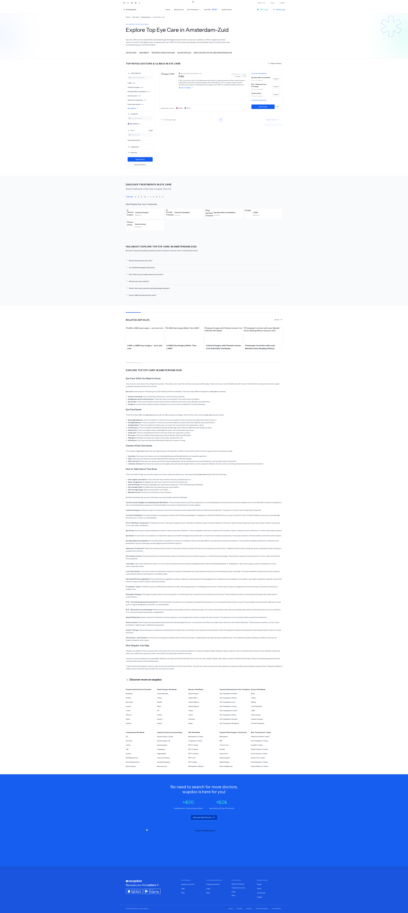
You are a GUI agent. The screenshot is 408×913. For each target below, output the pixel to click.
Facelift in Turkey (257, 745)
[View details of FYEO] (168, 78)
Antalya (128, 698)
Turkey (159, 698)
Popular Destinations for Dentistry (138, 689)
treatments (136, 73)
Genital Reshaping (163, 762)
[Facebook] (124, 3)
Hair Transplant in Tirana (228, 706)
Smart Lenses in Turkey (259, 753)
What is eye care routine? (139, 281)
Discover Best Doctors (202, 817)
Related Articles (184, 52)
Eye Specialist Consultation (139, 91)
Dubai (128, 719)
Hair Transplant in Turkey (259, 741)
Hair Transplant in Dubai (228, 715)
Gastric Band (192, 698)
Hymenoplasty (162, 745)
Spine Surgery (131, 766)
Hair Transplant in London (228, 711)
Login (183, 889)
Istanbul (128, 723)
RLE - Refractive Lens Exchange (258, 85)
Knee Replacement (133, 762)
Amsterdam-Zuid (134, 140)
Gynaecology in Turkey (165, 736)
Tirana (128, 711)
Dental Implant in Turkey (259, 762)
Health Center (227, 10)
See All (276, 320)
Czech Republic (162, 694)
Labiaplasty (161, 749)
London (128, 706)
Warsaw (128, 715)
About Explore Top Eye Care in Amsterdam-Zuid (213, 52)
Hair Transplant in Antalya (228, 694)
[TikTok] (139, 3)
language (135, 147)
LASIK (131, 83)
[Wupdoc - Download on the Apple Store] (134, 891)
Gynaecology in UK (163, 741)
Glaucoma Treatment (137, 100)
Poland (159, 715)
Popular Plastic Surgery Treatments (233, 732)
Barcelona (129, 702)
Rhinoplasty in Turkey (195, 736)
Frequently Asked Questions (163, 52)
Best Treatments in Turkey (261, 732)
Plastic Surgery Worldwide (167, 689)
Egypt (190, 723)
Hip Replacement (132, 758)
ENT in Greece (193, 753)
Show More (132, 108)
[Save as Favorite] (278, 107)
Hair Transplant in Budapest (229, 723)
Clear (151, 130)
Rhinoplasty (224, 736)
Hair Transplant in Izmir (227, 702)
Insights (259, 897)
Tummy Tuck (224, 745)
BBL (221, 741)
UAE (127, 749)
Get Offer (210, 10)
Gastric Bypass (193, 706)
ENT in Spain (192, 762)
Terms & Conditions (262, 908)
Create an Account (187, 884)
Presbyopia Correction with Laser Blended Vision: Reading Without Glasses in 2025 (260, 347)
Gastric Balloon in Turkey (259, 766)
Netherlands (135, 124)
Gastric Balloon (193, 702)
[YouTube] (132, 3)
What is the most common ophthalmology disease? (149, 288)
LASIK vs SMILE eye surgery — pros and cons (144, 347)
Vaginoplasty (161, 753)
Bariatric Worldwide (195, 689)
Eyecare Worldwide (258, 689)
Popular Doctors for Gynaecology (169, 732)
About (231, 908)
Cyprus (159, 723)
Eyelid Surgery (225, 762)
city (142, 130)
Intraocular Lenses (136, 104)
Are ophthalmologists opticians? (142, 267)
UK (158, 711)
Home (168, 10)
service (134, 152)
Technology (261, 893)
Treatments (144, 52)
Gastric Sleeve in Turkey (259, 749)
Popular (129, 196)
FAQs (183, 893)
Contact (239, 908)
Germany (129, 741)
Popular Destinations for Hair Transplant (235, 689)
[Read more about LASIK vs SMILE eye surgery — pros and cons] (145, 335)
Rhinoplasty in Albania (195, 766)
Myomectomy (162, 766)
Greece (159, 719)
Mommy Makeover (226, 766)
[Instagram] (128, 3)
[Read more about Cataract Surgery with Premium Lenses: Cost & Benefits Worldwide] (224, 335)
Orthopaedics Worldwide (135, 732)
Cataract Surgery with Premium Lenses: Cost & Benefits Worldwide (223, 347)
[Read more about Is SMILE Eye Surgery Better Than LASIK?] (184, 335)
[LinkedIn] (135, 3)
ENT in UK (191, 758)
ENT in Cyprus (193, 749)
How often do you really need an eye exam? (146, 274)
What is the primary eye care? (140, 261)
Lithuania (191, 719)
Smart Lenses (134, 96)
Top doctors (131, 52)
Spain (159, 706)
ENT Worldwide (194, 732)
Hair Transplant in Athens (228, 698)
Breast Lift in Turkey (258, 758)
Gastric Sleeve (193, 694)
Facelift (222, 749)
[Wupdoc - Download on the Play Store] (152, 891)
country (134, 114)
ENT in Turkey (193, 745)
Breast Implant (225, 758)
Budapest (129, 694)
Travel (259, 889)
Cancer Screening (163, 758)
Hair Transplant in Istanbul (228, 719)
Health (259, 884)
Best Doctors (179, 10)
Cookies (249, 908)
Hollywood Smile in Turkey (260, 736)
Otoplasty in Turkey (195, 741)
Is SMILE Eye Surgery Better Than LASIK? (181, 347)
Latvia (190, 715)
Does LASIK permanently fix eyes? (142, 295)
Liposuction (224, 753)
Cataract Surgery (135, 87)
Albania (159, 702)
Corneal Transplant (257, 723)
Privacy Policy (277, 908)
